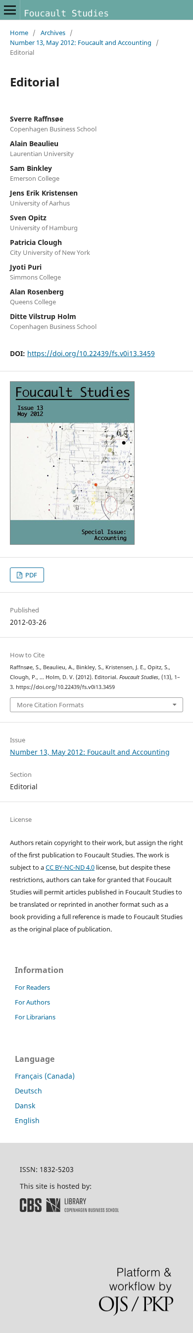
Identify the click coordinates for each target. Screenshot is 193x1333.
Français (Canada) (45, 1076)
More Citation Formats (50, 704)
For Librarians (35, 1016)
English (27, 1120)
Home (19, 32)
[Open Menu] (10, 10)
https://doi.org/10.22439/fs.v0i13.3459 (91, 353)
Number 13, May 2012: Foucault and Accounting (80, 42)
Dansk (25, 1105)
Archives (53, 32)
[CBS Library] (69, 1209)
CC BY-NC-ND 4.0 (70, 867)
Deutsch (28, 1090)
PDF (30, 574)
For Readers (32, 987)
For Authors (32, 1002)
